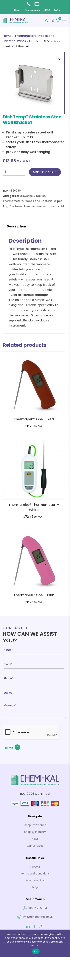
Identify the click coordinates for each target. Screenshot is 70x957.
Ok (36, 951)
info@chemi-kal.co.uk (37, 4)
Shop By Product (35, 825)
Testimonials (32, 10)
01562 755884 (29, 4)
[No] (4, 943)
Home (7, 36)
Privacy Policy (35, 880)
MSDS (47, 10)
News (17, 10)
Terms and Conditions (35, 873)
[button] (58, 58)
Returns (35, 867)
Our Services (35, 846)
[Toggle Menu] (64, 21)
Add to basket (45, 172)
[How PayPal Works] (35, 806)
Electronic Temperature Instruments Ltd (37, 206)
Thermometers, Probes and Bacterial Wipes (32, 201)
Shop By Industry (35, 832)
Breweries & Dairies (32, 196)
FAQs (57, 10)
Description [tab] (16, 226)
